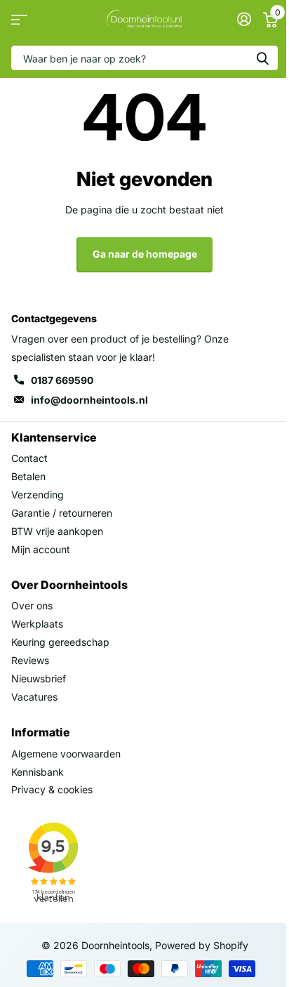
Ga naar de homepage (145, 254)
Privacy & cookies (52, 789)
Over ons (32, 605)
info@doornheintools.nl (89, 400)
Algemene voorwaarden (66, 754)
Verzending (37, 495)
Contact (29, 458)
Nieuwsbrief (38, 678)
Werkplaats (37, 624)
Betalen (28, 476)
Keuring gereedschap (60, 642)
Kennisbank (37, 772)
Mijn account (40, 549)
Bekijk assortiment (19, 19)
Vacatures (34, 697)
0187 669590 (62, 380)
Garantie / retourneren (61, 513)
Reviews (30, 660)
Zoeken (262, 58)
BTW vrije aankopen (57, 531)
